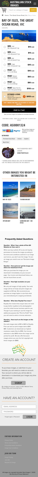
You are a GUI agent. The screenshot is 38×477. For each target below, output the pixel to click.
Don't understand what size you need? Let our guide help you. (19, 103)
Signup (18, 383)
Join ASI (7, 460)
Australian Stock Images (20, 3)
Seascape (4, 28)
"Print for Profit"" (24, 313)
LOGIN (29, 416)
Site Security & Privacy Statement (19, 474)
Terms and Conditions (11, 443)
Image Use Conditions (11, 448)
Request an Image (10, 462)
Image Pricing (9, 457)
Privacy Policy (9, 440)
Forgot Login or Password (12, 417)
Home (7, 15)
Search (33, 10)
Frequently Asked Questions (13, 445)
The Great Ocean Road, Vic (18, 15)
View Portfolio (22, 153)
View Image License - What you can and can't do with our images (19, 119)
